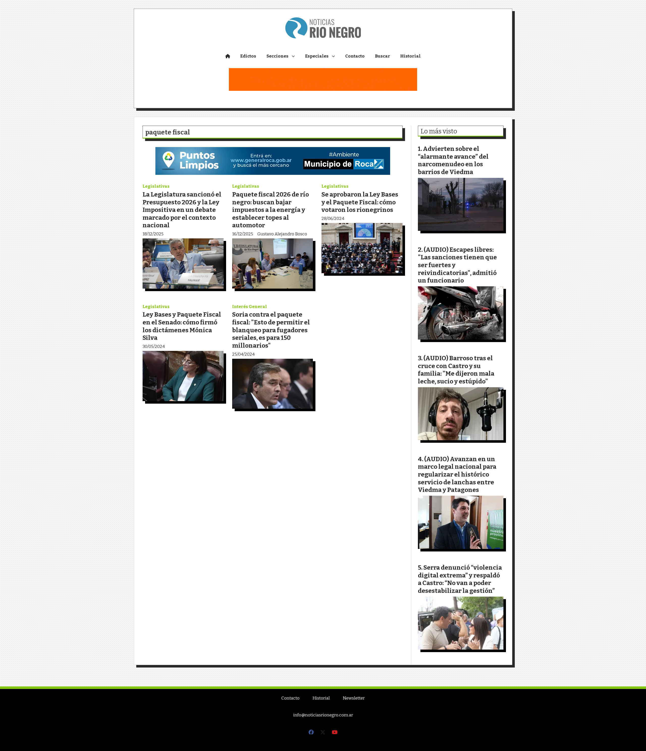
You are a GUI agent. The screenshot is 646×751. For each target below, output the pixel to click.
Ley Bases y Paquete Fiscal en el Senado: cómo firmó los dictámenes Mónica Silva (182, 326)
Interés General (249, 306)
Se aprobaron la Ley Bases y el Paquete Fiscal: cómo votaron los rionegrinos (359, 202)
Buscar (382, 56)
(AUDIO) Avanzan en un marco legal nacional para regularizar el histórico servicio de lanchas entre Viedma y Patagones (457, 474)
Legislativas (156, 186)
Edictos (248, 56)
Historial (410, 56)
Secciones (277, 56)
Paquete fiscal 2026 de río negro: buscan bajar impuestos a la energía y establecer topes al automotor (270, 210)
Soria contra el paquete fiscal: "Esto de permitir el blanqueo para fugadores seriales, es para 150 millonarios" (271, 330)
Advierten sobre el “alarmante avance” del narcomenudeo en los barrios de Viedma (453, 160)
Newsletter (354, 698)
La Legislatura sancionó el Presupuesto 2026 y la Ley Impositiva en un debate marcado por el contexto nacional (182, 210)
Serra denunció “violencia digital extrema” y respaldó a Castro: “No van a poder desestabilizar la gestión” (460, 579)
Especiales (317, 56)
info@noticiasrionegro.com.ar (323, 715)
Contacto (355, 56)
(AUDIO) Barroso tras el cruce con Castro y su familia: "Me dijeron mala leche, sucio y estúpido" (456, 369)
